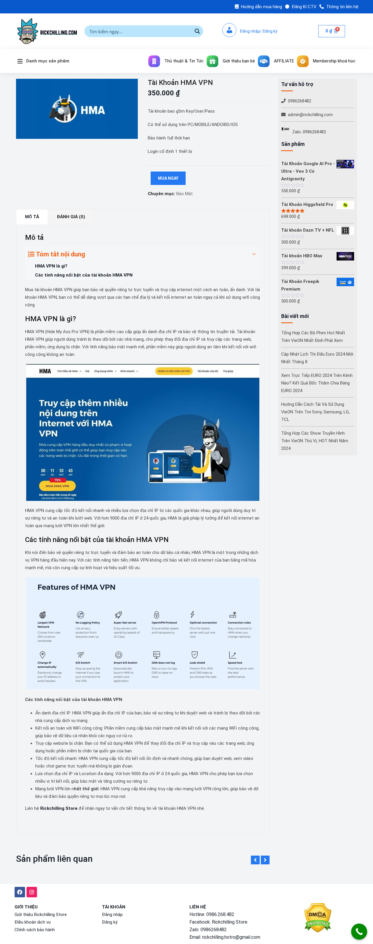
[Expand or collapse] (254, 254)
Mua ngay (168, 178)
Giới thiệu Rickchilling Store (41, 914)
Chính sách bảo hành (35, 929)
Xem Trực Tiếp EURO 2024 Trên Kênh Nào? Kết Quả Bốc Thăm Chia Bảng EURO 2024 (317, 383)
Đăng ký (109, 922)
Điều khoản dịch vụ (33, 922)
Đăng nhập (112, 914)
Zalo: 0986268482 (309, 131)
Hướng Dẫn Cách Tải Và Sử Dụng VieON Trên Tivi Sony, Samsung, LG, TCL (315, 412)
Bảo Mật (184, 193)
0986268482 (299, 101)
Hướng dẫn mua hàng (261, 6)
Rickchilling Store (59, 808)
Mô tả (32, 216)
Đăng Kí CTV (304, 6)
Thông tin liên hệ (342, 6)
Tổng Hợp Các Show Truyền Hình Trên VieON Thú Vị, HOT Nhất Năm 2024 (314, 441)
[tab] (32, 216)
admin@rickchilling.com (310, 114)
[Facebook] (20, 892)
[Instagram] (32, 892)
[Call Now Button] (359, 932)
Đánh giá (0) (71, 216)
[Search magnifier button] (197, 31)
